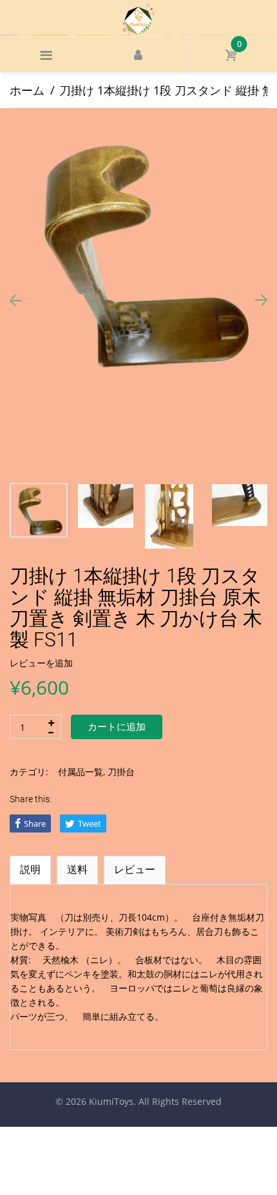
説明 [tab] (30, 869)
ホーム (27, 90)
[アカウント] (138, 55)
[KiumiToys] (138, 18)
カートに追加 (117, 727)
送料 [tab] (77, 869)
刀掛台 (121, 772)
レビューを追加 (41, 663)
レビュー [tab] (134, 869)
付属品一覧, (81, 772)
